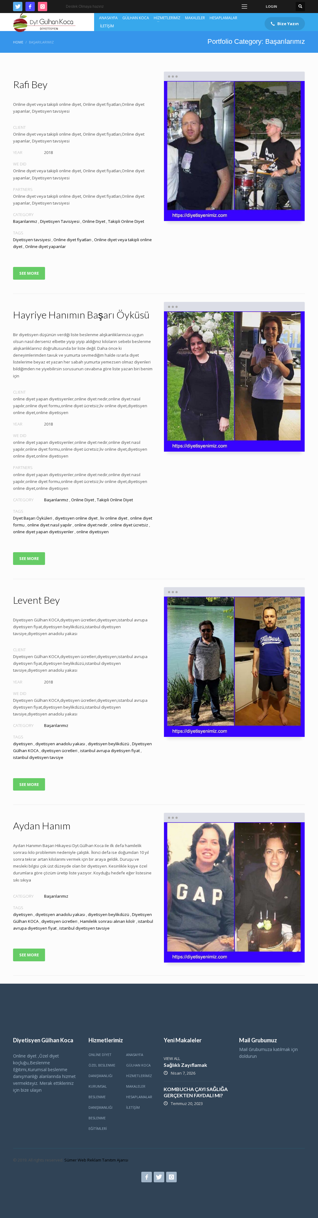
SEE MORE (29, 273)
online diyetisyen (92, 532)
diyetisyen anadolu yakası (60, 744)
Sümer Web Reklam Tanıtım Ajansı (96, 1160)
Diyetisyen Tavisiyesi (60, 221)
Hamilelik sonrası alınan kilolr (107, 921)
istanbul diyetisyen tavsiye (38, 757)
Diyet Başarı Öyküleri (32, 518)
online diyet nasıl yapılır (49, 525)
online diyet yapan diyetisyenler (43, 532)
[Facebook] (30, 6)
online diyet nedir (91, 525)
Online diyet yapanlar (45, 246)
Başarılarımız (25, 221)
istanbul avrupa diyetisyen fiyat (110, 750)
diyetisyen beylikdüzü (108, 744)
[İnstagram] (42, 6)
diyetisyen (23, 744)
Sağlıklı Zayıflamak (185, 1065)
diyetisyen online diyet (76, 518)
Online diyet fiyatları (72, 239)
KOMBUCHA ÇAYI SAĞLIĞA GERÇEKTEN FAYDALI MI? (196, 1092)
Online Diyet (93, 221)
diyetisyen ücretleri (59, 750)
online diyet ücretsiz (129, 525)
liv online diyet (113, 518)
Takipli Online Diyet (126, 221)
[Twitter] (17, 6)
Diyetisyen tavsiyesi (32, 239)
